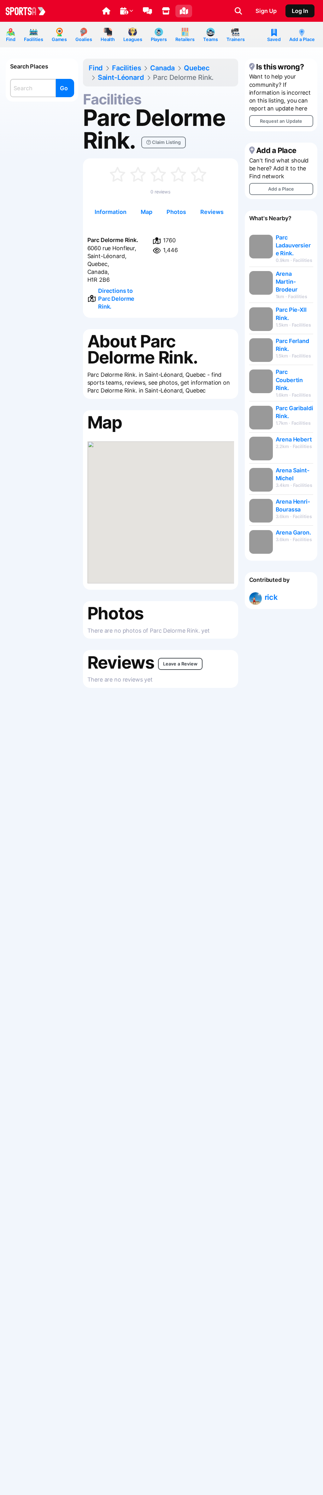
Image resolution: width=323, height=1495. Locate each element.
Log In (300, 11)
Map (146, 212)
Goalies (83, 39)
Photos (176, 212)
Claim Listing (166, 142)
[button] (106, 11)
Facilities (33, 39)
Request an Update (281, 121)
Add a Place (302, 39)
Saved (273, 39)
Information (110, 212)
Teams (210, 39)
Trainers (235, 39)
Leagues (132, 39)
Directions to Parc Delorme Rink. (116, 298)
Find (10, 39)
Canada (162, 68)
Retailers (185, 39)
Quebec (196, 68)
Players (159, 39)
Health (108, 39)
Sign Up (266, 11)
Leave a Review (180, 663)
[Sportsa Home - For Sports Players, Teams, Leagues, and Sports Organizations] (29, 11)
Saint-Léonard (121, 77)
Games (59, 39)
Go (64, 88)
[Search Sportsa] (238, 11)
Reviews (212, 212)
